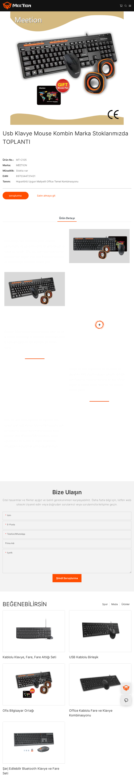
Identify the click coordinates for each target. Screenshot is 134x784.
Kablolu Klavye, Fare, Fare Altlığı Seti (29, 657)
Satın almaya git (46, 195)
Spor (105, 604)
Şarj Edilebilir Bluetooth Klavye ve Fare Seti (31, 771)
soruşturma (15, 195)
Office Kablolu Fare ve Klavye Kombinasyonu (90, 713)
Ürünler (125, 604)
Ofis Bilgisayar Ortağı (18, 710)
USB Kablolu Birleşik (83, 657)
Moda (114, 604)
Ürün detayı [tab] (67, 218)
